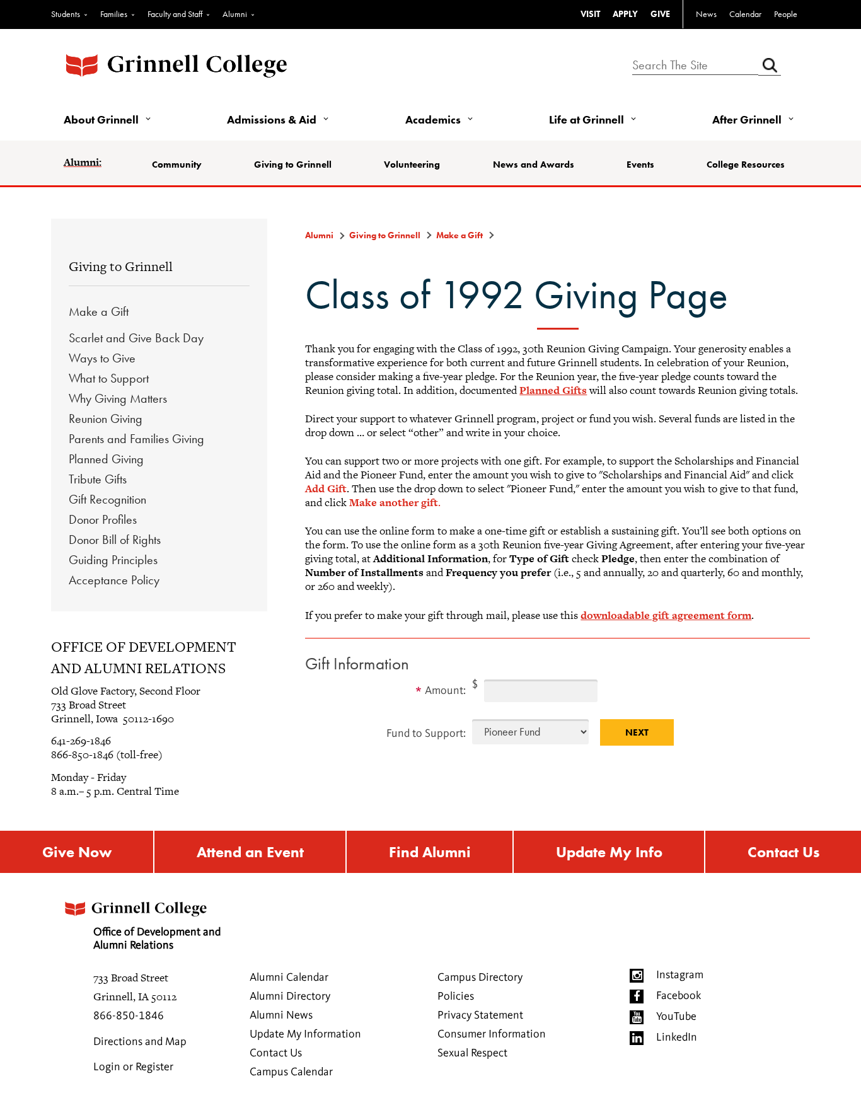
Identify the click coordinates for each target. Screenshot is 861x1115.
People (785, 14)
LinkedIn (676, 1037)
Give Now (77, 852)
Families (113, 14)
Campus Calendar (291, 1072)
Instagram (679, 975)
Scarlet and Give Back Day (136, 338)
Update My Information (305, 1034)
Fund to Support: (426, 733)
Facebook (678, 996)
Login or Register (133, 1067)
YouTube (676, 1016)
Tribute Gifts (98, 479)
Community (177, 164)
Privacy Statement (480, 1015)
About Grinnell (101, 119)
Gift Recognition (107, 499)
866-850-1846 (128, 1016)
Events (640, 164)
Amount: (445, 690)
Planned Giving (106, 459)
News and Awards (533, 164)
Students (65, 14)
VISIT (590, 14)
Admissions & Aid (271, 119)
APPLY (625, 14)
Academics (433, 119)
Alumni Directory (290, 996)
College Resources (746, 164)
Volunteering (412, 164)
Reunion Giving (105, 418)
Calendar (745, 14)
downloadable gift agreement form (666, 615)
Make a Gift (99, 311)
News (706, 14)
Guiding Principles (113, 560)
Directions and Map (140, 1042)
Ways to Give (102, 358)
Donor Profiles (103, 519)
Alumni (234, 14)
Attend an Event (250, 852)
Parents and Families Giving (136, 438)
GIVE (660, 14)
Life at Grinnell (586, 119)
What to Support (109, 378)
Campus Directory (480, 977)
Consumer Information (491, 1034)
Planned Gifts (553, 390)
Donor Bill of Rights (115, 539)
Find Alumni (430, 852)
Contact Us (783, 852)
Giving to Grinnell (293, 164)
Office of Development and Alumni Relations (157, 939)
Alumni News (281, 1015)
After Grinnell (747, 119)
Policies (455, 996)
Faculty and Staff (174, 14)
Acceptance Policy (114, 580)
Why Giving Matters (118, 398)
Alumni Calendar (289, 977)
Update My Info (609, 852)
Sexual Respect (472, 1053)
